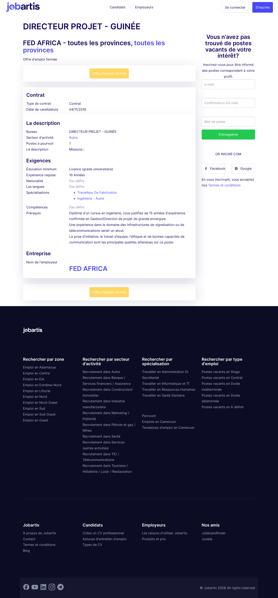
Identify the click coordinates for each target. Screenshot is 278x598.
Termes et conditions (224, 185)
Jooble (207, 539)
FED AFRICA (88, 269)
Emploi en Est (33, 379)
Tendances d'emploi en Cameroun (168, 427)
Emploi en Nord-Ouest (40, 402)
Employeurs (144, 7)
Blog (26, 551)
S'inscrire (263, 7)
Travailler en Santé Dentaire (163, 395)
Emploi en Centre (36, 373)
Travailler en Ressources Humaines (168, 389)
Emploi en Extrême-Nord (42, 385)
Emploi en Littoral (36, 391)
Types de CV (92, 545)
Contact (29, 539)
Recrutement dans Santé (101, 436)
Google (246, 168)
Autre (73, 137)
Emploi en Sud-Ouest (39, 414)
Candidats (117, 7)
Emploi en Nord (35, 397)
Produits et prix (154, 539)
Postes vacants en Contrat (222, 378)
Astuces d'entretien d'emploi (105, 539)
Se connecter (235, 7)
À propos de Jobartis (39, 533)
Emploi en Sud (34, 408)
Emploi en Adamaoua (39, 367)
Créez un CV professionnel (103, 533)
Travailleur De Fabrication (97, 192)
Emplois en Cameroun (159, 422)
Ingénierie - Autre (90, 198)
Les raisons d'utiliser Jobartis (164, 533)
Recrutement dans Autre (101, 372)
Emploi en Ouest (35, 420)
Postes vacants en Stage (221, 372)
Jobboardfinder (214, 533)
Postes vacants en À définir (223, 407)
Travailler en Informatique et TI (165, 383)
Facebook (217, 168)
